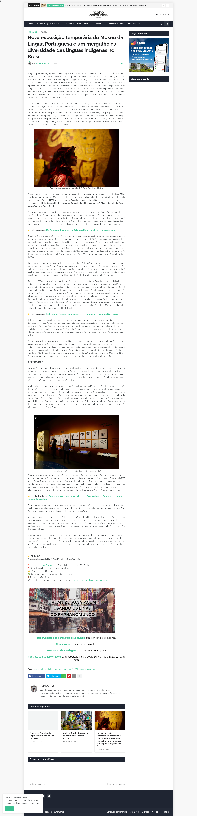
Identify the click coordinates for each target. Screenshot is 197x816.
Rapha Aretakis (47, 686)
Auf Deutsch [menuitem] (134, 24)
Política (166, 812)
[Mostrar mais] (79, 676)
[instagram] (160, 14)
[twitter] (157, 14)
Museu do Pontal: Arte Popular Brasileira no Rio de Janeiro (42, 736)
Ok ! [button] (9, 809)
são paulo (91, 669)
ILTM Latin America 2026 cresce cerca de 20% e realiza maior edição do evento (103, 5)
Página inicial (33, 32)
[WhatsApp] (63, 676)
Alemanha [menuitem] (67, 24)
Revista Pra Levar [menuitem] (116, 24)
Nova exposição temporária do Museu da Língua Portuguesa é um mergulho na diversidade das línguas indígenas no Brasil (109, 739)
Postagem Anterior (37, 784)
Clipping (156, 812)
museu (44, 32)
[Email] (74, 676)
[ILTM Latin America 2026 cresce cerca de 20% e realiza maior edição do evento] (44, 5)
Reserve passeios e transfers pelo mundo (61, 637)
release (82, 669)
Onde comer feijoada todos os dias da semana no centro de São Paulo (81, 314)
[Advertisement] (149, 149)
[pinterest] (168, 14)
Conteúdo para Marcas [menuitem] (48, 24)
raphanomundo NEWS (68, 669)
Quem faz (134, 812)
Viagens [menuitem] (98, 24)
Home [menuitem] (30, 24)
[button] (164, 5)
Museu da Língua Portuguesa (43, 565)
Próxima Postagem (115, 784)
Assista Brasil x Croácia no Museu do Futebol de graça (75, 736)
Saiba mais (34, 803)
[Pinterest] (69, 676)
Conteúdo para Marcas (117, 812)
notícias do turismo (48, 669)
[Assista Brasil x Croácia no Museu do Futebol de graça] (76, 720)
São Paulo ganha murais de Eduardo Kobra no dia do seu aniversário (80, 230)
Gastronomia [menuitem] (83, 24)
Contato (145, 812)
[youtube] (164, 14)
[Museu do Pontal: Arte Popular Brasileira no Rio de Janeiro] (43, 720)
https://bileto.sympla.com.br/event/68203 (91, 580)
